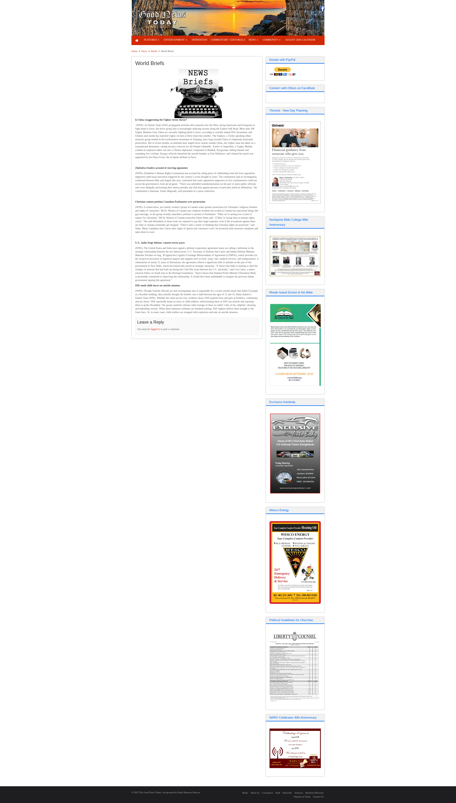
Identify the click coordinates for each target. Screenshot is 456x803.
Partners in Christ (302, 796)
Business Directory (314, 792)
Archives (298, 792)
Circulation (267, 792)
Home (134, 51)
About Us (255, 792)
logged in (155, 329)
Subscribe (287, 792)
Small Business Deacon (189, 792)
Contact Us (318, 796)
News (144, 51)
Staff (278, 792)
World (154, 51)
